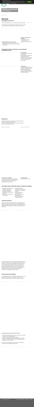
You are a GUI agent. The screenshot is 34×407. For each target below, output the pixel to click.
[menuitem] (17, 399)
